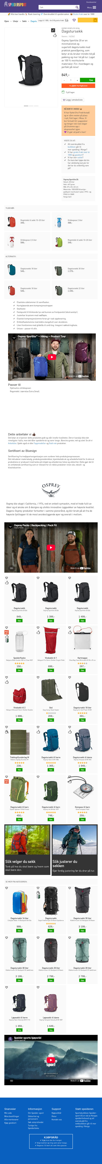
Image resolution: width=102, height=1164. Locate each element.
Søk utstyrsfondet (35, 1122)
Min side (8, 1113)
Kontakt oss (57, 1119)
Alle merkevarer (11, 1119)
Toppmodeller (40, 443)
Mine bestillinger (11, 1116)
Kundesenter (91, 2)
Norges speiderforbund (86, 1117)
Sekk (24, 21)
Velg (19, 1030)
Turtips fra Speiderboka (33, 1126)
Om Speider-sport (36, 1113)
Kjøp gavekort (10, 1122)
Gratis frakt (78, 14)
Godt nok (53, 443)
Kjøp (19, 621)
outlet (79, 157)
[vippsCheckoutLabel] (78, 85)
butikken (72, 146)
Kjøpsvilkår (56, 1113)
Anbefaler (12, 443)
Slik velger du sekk (20, 861)
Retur (54, 1116)
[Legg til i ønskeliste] (6, 578)
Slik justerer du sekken (65, 863)
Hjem (6, 21)
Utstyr (15, 21)
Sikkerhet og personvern (33, 1117)
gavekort (78, 154)
